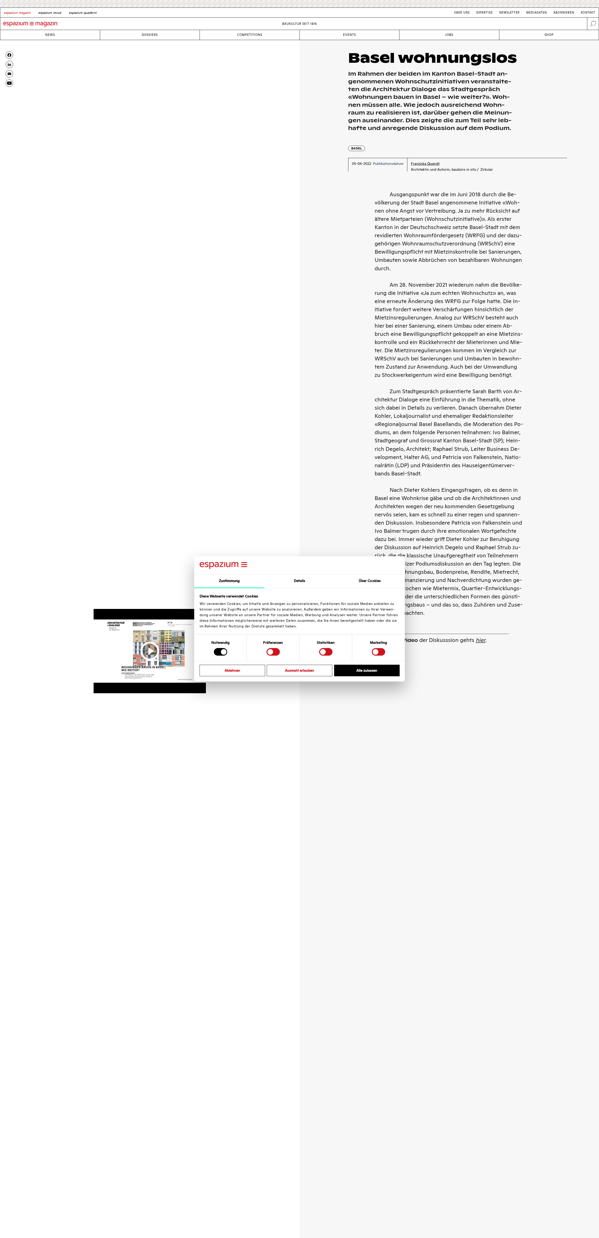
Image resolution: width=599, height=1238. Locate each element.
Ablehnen (232, 670)
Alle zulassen (366, 670)
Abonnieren (563, 13)
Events (349, 35)
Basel (356, 148)
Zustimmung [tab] (229, 580)
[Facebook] (9, 55)
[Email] (9, 73)
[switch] (273, 652)
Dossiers (150, 35)
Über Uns (462, 13)
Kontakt (588, 13)
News (50, 35)
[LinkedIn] (9, 64)
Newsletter (509, 13)
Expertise (484, 13)
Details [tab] (299, 580)
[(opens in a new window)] (9, 83)
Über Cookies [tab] (370, 580)
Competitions (249, 35)
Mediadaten (536, 13)
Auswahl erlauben (299, 670)
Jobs (449, 35)
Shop (549, 35)
